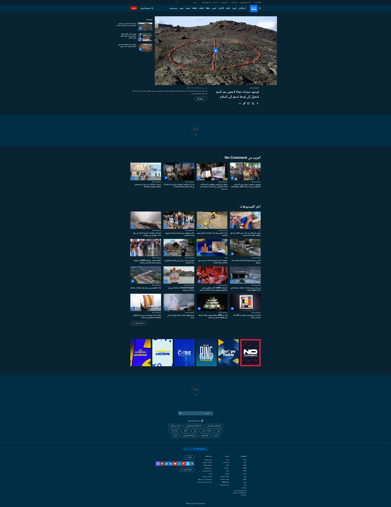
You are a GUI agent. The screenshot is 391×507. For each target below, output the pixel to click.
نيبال (195, 431)
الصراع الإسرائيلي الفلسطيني (194, 426)
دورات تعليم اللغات (224, 485)
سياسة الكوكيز (208, 468)
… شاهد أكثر (201, 99)
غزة (260, 230)
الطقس (227, 465)
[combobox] (188, 2)
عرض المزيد (208, 456)
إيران (218, 431)
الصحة (188, 8)
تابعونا (227, 471)
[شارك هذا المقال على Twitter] (253, 103)
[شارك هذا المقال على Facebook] (257, 103)
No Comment (256, 182)
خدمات (227, 456)
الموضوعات (243, 456)
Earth (195, 8)
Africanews (225, 482)
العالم (228, 8)
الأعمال (221, 8)
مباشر (134, 8)
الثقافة (201, 8)
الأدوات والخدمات (224, 479)
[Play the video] (216, 50)
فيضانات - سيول (206, 431)
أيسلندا (175, 436)
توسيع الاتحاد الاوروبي (189, 436)
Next (208, 8)
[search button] (177, 2)
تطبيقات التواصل (224, 476)
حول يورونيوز (208, 460)
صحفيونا (244, 488)
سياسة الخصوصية (207, 471)
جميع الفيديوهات (139, 323)
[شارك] (248, 103)
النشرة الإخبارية (187, 470)
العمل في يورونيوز (207, 476)
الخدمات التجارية (207, 462)
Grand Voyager (189, 285)
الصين (215, 436)
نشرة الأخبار (226, 462)
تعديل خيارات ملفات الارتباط (204, 482)
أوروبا (234, 8)
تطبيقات (227, 474)
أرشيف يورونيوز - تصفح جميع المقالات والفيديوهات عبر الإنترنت (239, 492)
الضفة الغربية (204, 436)
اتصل (210, 474)
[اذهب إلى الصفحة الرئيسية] (253, 8)
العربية (257, 2)
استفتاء (186, 431)
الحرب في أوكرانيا (175, 426)
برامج (245, 485)
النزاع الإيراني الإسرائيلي (214, 426)
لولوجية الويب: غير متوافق (205, 479)
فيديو (181, 8)
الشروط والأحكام (207, 465)
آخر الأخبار (242, 8)
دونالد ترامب (174, 431)
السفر (214, 8)
